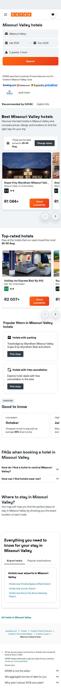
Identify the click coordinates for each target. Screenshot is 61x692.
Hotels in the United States (20, 634)
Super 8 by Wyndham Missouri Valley (26, 182)
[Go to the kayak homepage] (21, 15)
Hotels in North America (41, 631)
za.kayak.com (11, 631)
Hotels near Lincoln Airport (22, 588)
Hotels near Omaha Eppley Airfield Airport (30, 583)
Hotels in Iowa (42, 634)
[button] (5, 14)
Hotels (24, 631)
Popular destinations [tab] (39, 560)
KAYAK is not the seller (17, 670)
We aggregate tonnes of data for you (26, 676)
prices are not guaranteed (16, 661)
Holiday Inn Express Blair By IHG (23, 280)
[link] (15, 354)
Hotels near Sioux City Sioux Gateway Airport (28, 595)
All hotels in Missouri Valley (16, 617)
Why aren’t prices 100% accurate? (24, 682)
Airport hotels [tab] (14, 560)
